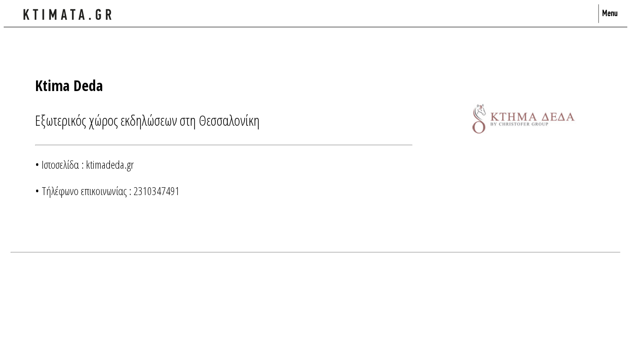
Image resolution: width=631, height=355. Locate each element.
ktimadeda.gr (110, 164)
